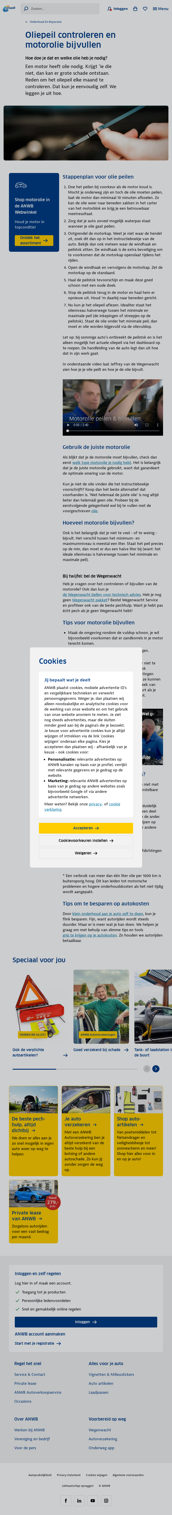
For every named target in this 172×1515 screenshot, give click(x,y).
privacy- (96, 804)
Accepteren (83, 828)
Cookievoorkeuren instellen (83, 840)
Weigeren (83, 853)
